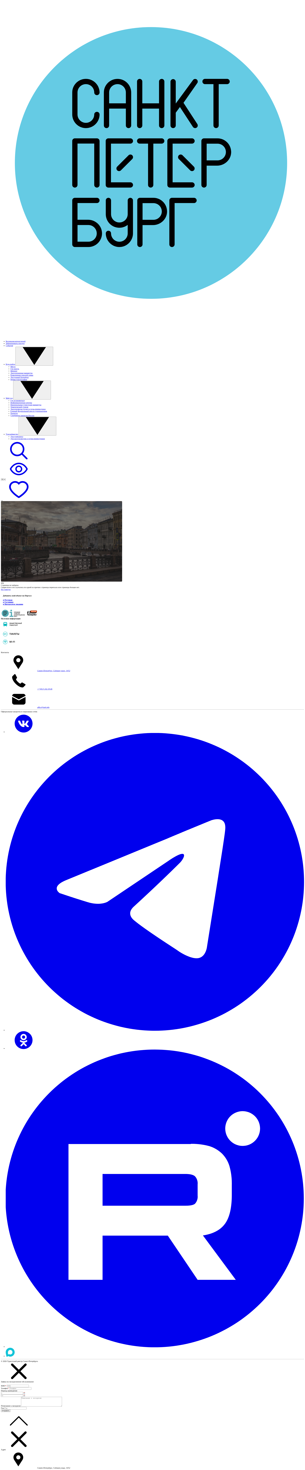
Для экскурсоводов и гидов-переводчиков (27, 439)
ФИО (3, 1386)
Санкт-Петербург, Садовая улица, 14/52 (53, 671)
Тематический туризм (19, 407)
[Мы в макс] (10, 1356)
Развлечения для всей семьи (21, 375)
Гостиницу (9, 602)
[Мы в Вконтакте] (23, 732)
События (9, 346)
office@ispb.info (43, 707)
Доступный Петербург (19, 377)
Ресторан (8, 600)
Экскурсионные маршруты (21, 373)
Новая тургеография (18, 379)
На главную (6, 589)
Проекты (14, 413)
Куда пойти (10, 364)
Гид (2, 1408)
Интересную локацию (14, 604)
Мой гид (9, 398)
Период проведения (9, 1391)
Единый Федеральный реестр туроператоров (28, 411)
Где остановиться (17, 401)
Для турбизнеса (16, 437)
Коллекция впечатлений (15, 341)
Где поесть (14, 369)
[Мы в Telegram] (155, 1030)
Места (12, 367)
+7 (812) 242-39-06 (44, 689)
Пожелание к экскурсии (11, 1406)
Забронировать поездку (15, 343)
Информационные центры (21, 403)
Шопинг (13, 371)
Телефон (5, 1388)
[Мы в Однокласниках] (23, 1048)
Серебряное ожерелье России (22, 416)
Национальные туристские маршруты (25, 405)
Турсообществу (12, 434)
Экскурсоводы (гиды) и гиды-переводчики (28, 409)
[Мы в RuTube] (155, 1347)
